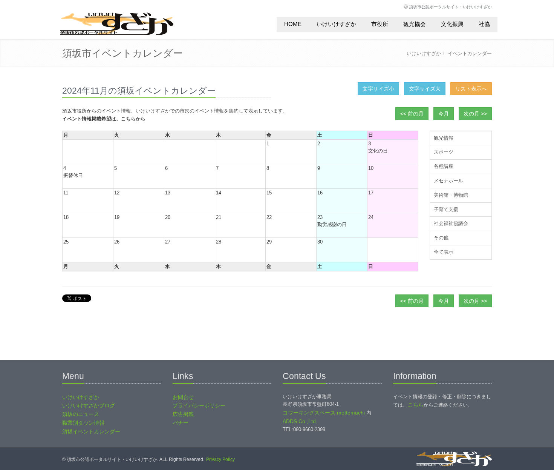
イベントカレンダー (470, 53)
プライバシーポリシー (199, 405)
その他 (441, 237)
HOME (292, 24)
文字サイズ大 (425, 89)
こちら (416, 405)
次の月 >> (475, 114)
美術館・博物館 (451, 195)
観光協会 (414, 24)
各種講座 (443, 166)
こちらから (133, 119)
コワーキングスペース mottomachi (324, 413)
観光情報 (443, 138)
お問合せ (183, 397)
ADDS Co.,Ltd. (300, 421)
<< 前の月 (412, 114)
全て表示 (443, 252)
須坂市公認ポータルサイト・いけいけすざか (450, 6)
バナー (180, 423)
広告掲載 (183, 414)
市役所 (379, 24)
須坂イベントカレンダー (91, 431)
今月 (443, 114)
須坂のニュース (80, 414)
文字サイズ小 (378, 89)
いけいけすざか (336, 24)
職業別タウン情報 (83, 423)
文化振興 (452, 24)
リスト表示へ (471, 89)
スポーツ (443, 152)
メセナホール (448, 180)
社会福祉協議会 (451, 223)
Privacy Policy (220, 459)
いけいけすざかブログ (88, 405)
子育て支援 (446, 209)
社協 (484, 24)
